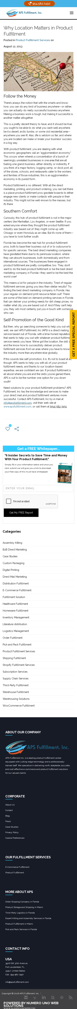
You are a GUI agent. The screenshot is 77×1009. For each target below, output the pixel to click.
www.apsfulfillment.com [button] (17, 406)
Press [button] (8, 821)
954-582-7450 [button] (17, 974)
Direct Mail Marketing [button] (15, 576)
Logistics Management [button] (16, 631)
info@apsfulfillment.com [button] (18, 402)
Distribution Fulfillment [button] (16, 583)
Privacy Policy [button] (12, 832)
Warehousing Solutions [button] (16, 698)
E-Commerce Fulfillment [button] (17, 590)
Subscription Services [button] (15, 671)
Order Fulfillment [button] (12, 637)
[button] (24, 12)
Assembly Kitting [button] (12, 542)
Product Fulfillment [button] (14, 872)
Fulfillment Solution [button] (14, 597)
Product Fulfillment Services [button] (33, 40)
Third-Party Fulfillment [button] (15, 685)
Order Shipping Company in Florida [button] (22, 901)
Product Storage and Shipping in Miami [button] (24, 907)
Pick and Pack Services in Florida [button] (21, 929)
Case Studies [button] (10, 556)
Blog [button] (7, 816)
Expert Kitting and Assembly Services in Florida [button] (28, 918)
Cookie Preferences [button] (14, 838)
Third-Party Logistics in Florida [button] (20, 913)
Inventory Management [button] (16, 617)
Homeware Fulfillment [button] (15, 610)
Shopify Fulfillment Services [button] (19, 665)
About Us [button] (10, 804)
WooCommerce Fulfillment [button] (19, 705)
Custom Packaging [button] (13, 563)
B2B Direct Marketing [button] (15, 549)
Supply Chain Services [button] (15, 678)
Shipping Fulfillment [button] (14, 658)
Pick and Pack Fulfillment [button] (17, 644)
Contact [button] (9, 810)
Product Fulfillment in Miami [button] (19, 924)
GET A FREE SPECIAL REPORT (73, 334)
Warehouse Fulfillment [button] (16, 692)
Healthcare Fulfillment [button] (15, 603)
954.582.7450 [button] (41, 3)
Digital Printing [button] (11, 570)
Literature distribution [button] (15, 624)
